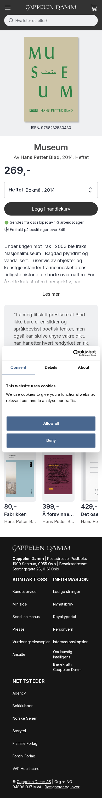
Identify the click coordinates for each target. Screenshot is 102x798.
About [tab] (83, 367)
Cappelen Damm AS (34, 781)
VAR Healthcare (26, 768)
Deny (51, 440)
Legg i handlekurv (51, 209)
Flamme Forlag (25, 743)
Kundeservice (25, 591)
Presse (19, 629)
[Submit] (9, 20)
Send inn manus (26, 616)
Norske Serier (25, 718)
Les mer (51, 294)
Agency (19, 693)
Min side (20, 604)
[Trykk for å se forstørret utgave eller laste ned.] (51, 79)
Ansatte (19, 654)
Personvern (63, 629)
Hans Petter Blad (40, 157)
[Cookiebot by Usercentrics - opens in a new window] (73, 353)
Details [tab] (51, 367)
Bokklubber (23, 705)
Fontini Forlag (24, 756)
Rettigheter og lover (62, 787)
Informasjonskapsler (70, 642)
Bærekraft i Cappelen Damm (67, 667)
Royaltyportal (64, 616)
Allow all (51, 423)
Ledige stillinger (66, 591)
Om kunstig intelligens (62, 654)
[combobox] (51, 20)
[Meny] (8, 8)
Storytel (19, 731)
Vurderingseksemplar (31, 642)
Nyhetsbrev (63, 604)
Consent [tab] (18, 367)
